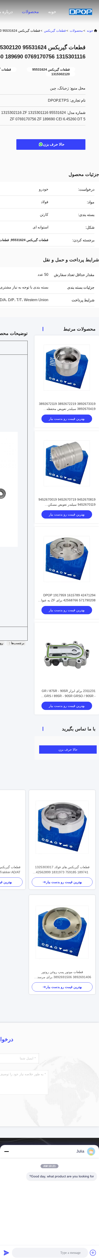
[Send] (6, 1253)
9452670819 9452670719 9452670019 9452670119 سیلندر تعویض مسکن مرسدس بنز (67, 504)
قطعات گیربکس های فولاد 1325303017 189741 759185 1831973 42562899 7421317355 (62, 870)
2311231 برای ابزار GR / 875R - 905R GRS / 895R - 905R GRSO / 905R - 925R (69, 696)
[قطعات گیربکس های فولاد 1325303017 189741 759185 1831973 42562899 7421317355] (62, 827)
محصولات (30, 11)
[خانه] (80, 11)
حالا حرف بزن (53, 144)
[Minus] (6, 1151)
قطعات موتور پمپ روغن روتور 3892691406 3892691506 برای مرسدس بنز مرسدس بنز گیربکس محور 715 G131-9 (62, 975)
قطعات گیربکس (55, 30)
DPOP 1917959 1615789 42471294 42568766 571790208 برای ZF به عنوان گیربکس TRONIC (67, 600)
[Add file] (93, 1253)
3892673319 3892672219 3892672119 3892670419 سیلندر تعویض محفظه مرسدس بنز (67, 409)
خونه (52, 11)
